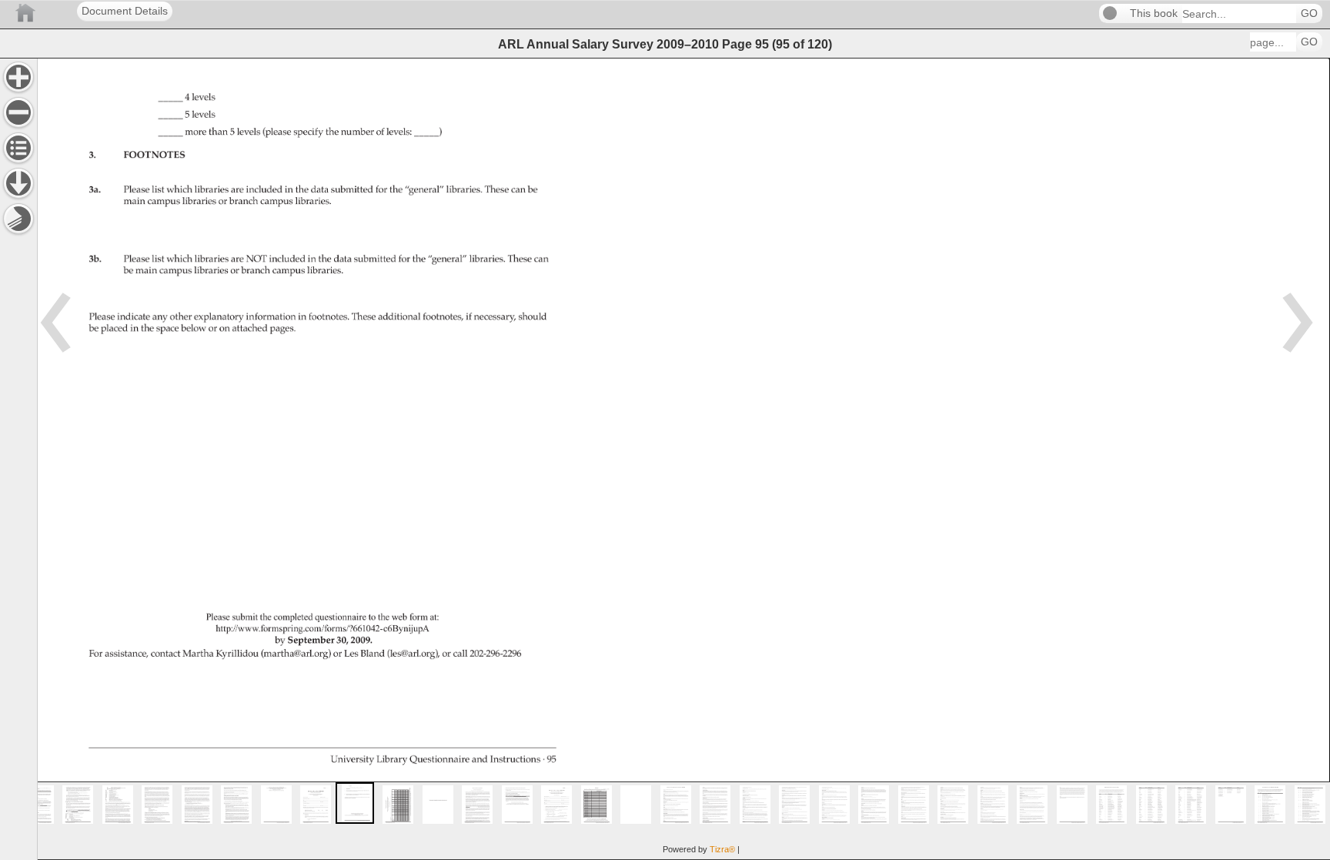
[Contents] (18, 147)
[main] (683, 459)
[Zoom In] (18, 77)
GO (1309, 13)
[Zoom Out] (18, 112)
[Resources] (18, 183)
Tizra (722, 849)
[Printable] (18, 218)
